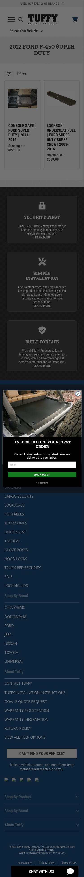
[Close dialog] (78, 393)
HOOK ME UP (42, 474)
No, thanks (42, 483)
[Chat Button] (44, 871)
